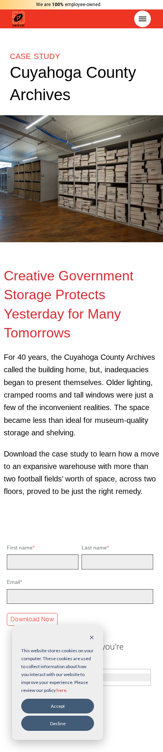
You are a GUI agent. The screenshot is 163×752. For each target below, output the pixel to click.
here (61, 690)
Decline (58, 723)
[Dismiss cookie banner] (91, 638)
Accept (58, 706)
